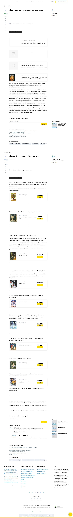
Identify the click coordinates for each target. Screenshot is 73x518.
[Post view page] (54, 125)
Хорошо (49, 515)
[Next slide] (46, 143)
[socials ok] (35, 499)
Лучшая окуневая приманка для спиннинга (16, 132)
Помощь (22, 479)
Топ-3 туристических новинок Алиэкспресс (17, 135)
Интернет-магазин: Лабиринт (23, 194)
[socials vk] (32, 499)
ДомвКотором (35, 143)
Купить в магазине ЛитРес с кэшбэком (29, 40)
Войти (52, 1)
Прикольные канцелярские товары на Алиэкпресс (17, 136)
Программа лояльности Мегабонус (27, 469)
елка (37, 460)
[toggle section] (12, 485)
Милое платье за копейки (62, 433)
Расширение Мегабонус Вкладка (27, 477)
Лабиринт (25, 460)
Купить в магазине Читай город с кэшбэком (29, 52)
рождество (31, 460)
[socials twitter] (37, 499)
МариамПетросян (26, 143)
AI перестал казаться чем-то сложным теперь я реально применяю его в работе (22, 447)
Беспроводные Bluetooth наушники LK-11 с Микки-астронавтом (63, 422)
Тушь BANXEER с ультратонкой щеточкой (62, 428)
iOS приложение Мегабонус (26, 473)
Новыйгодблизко (44, 460)
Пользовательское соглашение (29, 507)
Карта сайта (23, 486)
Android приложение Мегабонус (27, 471)
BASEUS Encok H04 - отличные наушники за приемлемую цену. (62, 124)
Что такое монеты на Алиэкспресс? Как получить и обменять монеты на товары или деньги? (11, 478)
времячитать (43, 143)
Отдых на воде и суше (13, 137)
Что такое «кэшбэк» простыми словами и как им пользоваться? (10, 470)
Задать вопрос (23, 481)
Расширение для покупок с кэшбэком (28, 475)
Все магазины (23, 483)
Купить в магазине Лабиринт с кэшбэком (29, 75)
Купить (40, 197)
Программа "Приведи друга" (43, 469)
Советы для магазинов (41, 473)
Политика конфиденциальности (43, 507)
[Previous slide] (10, 143)
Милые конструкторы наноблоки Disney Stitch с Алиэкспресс (19, 133)
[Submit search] (44, 2)
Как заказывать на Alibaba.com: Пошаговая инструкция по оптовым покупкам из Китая (11, 473)
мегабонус (18, 460)
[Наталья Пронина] (54, 156)
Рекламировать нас (41, 471)
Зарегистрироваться (61, 1)
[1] (5, 164)
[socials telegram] (40, 499)
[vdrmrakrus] (54, 10)
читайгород (17, 143)
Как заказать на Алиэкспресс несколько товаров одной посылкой (11, 482)
